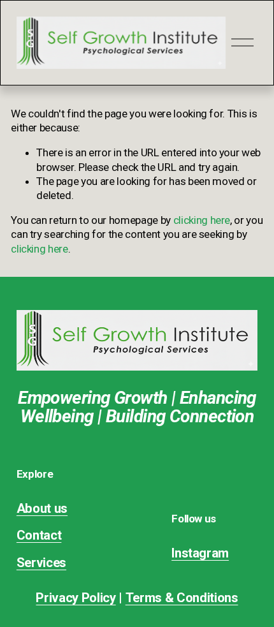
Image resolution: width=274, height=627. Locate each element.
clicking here (202, 220)
